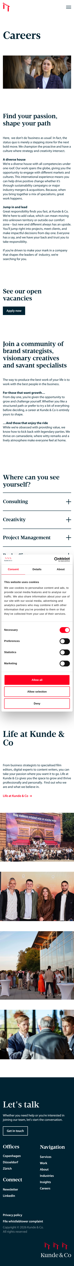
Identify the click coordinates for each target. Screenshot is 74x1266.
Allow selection (37, 691)
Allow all (37, 679)
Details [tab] (37, 569)
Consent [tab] (13, 569)
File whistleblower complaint (23, 1221)
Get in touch (15, 1131)
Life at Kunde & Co (15, 796)
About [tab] (61, 569)
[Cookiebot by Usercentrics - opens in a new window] (54, 559)
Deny (37, 703)
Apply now (14, 311)
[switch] (65, 641)
